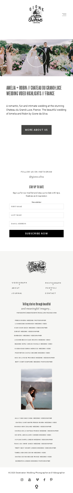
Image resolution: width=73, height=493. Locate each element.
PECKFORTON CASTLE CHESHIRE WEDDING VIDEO (32, 353)
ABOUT (16, 288)
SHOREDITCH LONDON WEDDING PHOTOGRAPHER (32, 461)
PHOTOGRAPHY (53, 284)
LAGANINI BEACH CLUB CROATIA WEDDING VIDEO (32, 340)
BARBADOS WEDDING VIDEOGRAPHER (28, 335)
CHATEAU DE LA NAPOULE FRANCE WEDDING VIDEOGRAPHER (36, 431)
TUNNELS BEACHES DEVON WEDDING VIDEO (30, 453)
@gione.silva (36, 176)
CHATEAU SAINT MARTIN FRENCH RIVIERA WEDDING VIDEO (36, 422)
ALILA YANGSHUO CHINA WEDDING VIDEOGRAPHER (33, 418)
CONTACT (50, 293)
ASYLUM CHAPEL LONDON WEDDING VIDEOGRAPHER (34, 439)
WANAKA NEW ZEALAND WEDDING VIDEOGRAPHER (32, 426)
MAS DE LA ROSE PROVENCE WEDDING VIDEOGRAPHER (35, 358)
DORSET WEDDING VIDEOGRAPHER (26, 331)
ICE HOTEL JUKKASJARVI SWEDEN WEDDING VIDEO (33, 435)
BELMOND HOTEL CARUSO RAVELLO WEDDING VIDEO (33, 344)
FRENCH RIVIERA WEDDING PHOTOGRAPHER (30, 320)
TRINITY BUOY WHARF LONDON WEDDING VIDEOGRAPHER (35, 448)
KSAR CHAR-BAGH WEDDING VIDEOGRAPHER (30, 328)
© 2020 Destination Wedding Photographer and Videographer (36, 473)
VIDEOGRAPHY (19, 284)
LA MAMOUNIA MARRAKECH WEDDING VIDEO (31, 324)
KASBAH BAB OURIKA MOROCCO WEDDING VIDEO (33, 348)
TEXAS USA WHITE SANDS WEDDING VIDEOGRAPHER (33, 444)
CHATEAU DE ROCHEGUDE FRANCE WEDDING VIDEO (33, 457)
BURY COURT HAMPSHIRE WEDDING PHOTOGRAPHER (34, 362)
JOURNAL (16, 293)
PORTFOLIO (51, 289)
